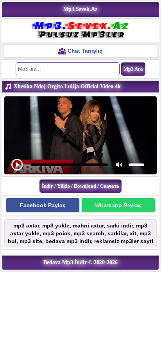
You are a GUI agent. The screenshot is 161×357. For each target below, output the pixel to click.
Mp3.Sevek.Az (80, 9)
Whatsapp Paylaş (118, 205)
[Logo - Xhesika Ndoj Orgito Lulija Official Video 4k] (80, 30)
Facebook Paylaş (43, 205)
